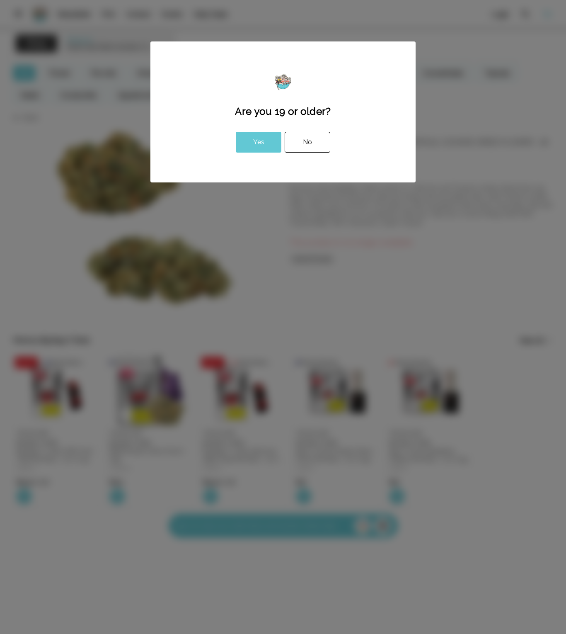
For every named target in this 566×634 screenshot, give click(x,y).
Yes (258, 142)
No (307, 142)
